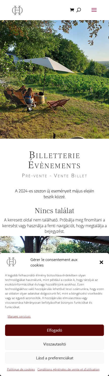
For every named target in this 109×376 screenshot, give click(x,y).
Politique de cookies (21, 369)
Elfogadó (54, 330)
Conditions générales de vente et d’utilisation (69, 369)
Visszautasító (54, 343)
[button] (101, 262)
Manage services (19, 316)
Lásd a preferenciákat (54, 357)
